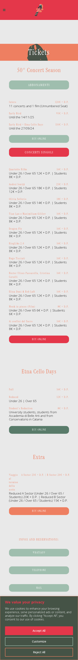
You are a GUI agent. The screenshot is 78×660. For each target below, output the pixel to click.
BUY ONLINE (39, 138)
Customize (39, 641)
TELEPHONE (39, 570)
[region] (39, 628)
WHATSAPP (39, 552)
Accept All (39, 631)
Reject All (39, 652)
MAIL (39, 587)
